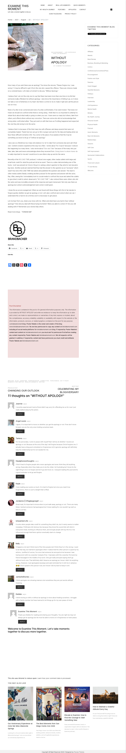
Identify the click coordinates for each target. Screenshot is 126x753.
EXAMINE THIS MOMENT (18, 7)
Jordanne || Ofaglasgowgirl (27, 501)
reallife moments (31, 382)
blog (17, 380)
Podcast (90, 128)
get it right (64, 380)
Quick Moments (79, 5)
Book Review (92, 59)
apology (11, 380)
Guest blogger (92, 86)
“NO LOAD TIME (42, 179)
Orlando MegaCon (34, 165)
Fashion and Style (93, 78)
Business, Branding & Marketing (98, 63)
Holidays (90, 94)
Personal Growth (93, 120)
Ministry (90, 113)
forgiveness (54, 380)
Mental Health (92, 109)
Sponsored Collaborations (96, 155)
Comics (90, 67)
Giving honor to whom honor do (66, 151)
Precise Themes (79, 752)
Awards (90, 55)
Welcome (90, 170)
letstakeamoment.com (33, 332)
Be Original (60, 146)
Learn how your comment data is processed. (54, 678)
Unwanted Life (22, 521)
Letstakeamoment (15, 324)
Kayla (18, 484)
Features (61, 9)
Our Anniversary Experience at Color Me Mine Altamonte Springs (20, 726)
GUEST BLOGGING (55, 14)
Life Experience (70, 52)
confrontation (33, 380)
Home (43, 5)
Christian (23, 380)
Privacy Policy (70, 14)
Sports (90, 159)
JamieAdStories (22, 577)
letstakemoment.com (69, 327)
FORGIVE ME (26, 212)
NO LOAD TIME (24, 159)
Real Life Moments (63, 5)
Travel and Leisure (93, 163)
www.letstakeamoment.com (19, 327)
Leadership (91, 101)
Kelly (18, 544)
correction (44, 380)
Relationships (92, 140)
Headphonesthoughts (25, 461)
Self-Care (91, 147)
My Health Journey (47, 9)
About (50, 5)
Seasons (90, 143)
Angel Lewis (21, 421)
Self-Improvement (93, 151)
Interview (91, 97)
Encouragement (57, 52)
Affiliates (72, 9)
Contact (83, 9)
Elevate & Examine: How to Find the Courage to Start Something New (75, 717)
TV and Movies (92, 166)
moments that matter (16, 382)
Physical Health (92, 124)
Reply (20, 414)
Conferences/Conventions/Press (98, 71)
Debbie (19, 594)
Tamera (19, 438)
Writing (42, 382)
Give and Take (49, 148)
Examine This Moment (63, 66)
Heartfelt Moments (94, 90)
